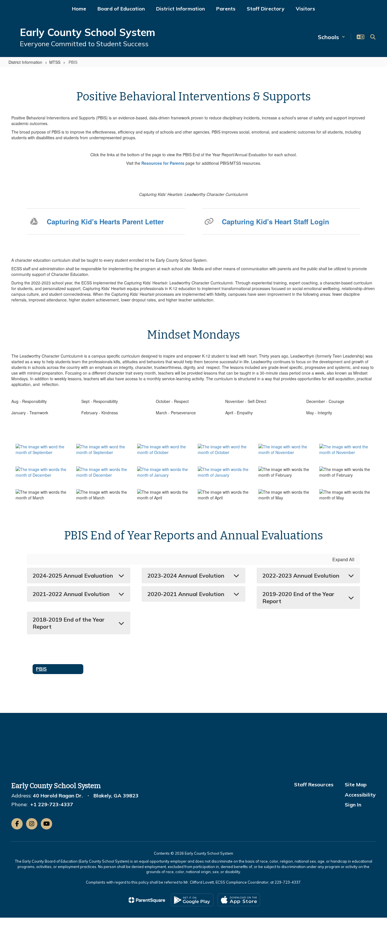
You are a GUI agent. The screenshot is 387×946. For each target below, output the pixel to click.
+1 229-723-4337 (51, 804)
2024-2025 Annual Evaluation (73, 575)
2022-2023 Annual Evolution (300, 575)
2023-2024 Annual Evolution (185, 575)
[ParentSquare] (147, 900)
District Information (25, 62)
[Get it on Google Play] (192, 900)
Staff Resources (313, 784)
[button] (331, 37)
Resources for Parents (162, 163)
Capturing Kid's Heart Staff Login (275, 221)
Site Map (356, 784)
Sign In (353, 804)
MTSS (54, 62)
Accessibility (360, 794)
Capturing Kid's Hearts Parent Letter (105, 221)
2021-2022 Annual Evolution (71, 593)
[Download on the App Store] (239, 900)
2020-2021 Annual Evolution (185, 593)
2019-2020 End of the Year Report (298, 597)
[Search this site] (373, 37)
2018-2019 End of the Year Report (69, 623)
